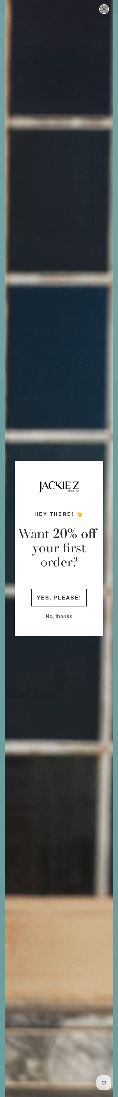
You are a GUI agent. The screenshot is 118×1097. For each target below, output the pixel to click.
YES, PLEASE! (59, 597)
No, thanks (59, 616)
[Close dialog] (104, 9)
